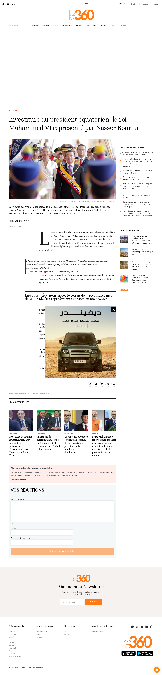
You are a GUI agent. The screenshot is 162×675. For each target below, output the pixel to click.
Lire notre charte (18, 480)
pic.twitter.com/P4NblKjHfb (37, 268)
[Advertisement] (71, 64)
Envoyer (93, 602)
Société (55, 26)
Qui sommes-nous (43, 632)
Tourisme (123, 26)
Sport (95, 26)
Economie (45, 26)
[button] (157, 670)
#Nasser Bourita (41, 393)
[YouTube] (142, 627)
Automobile (12, 648)
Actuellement (13, 26)
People (103, 26)
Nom (13, 528)
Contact (67, 634)
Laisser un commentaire (62, 551)
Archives (39, 637)
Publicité (39, 634)
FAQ (65, 632)
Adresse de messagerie (22, 538)
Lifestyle (113, 26)
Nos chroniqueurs (15, 656)
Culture (78, 26)
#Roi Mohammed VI (19, 393)
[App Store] (128, 653)
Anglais (145, 4)
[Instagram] (151, 626)
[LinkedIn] (146, 627)
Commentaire (17, 499)
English (134, 4)
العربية (156, 4)
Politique (35, 26)
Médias (87, 26)
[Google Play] (145, 653)
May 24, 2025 (72, 272)
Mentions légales (97, 632)
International (67, 26)
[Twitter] (137, 627)
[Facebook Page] (132, 627)
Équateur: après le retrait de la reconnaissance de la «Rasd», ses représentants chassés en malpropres (68, 297)
